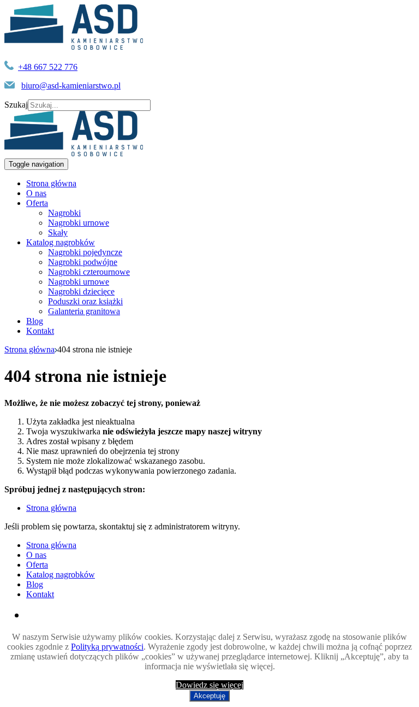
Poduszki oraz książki (85, 301)
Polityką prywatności (107, 646)
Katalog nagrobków (60, 242)
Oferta (37, 203)
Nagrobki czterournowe (89, 271)
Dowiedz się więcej (209, 685)
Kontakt (40, 330)
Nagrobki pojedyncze (85, 252)
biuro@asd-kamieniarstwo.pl (71, 85)
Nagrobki (64, 212)
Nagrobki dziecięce (81, 291)
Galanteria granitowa (84, 311)
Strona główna (51, 183)
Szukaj (16, 104)
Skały (58, 232)
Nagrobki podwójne (82, 262)
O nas (36, 193)
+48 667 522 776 (47, 67)
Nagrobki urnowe (78, 222)
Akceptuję (209, 696)
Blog (34, 321)
